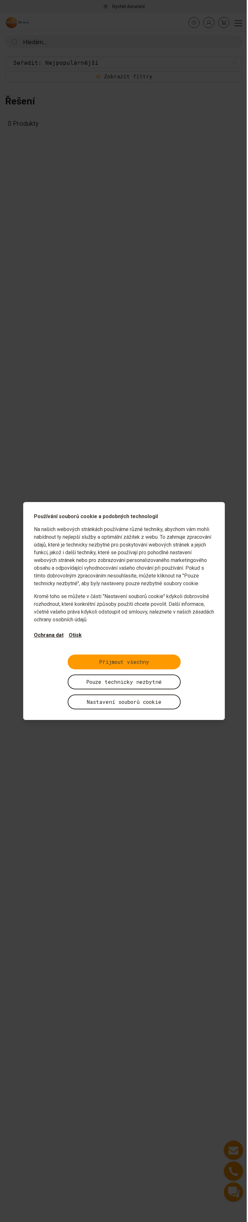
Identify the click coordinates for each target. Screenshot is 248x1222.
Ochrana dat (49, 635)
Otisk (75, 635)
